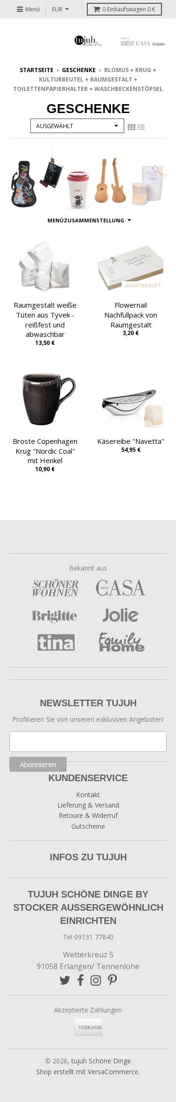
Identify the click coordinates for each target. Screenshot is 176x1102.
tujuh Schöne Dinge (101, 1060)
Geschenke (79, 70)
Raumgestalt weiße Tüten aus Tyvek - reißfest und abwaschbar (45, 319)
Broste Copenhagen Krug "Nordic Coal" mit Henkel (45, 450)
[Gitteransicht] (131, 127)
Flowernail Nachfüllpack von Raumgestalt (130, 314)
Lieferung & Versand (88, 804)
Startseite (37, 70)
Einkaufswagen (128, 9)
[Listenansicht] (141, 127)
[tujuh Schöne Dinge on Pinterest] (112, 980)
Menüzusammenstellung (85, 220)
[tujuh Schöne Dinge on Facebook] (80, 980)
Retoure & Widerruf (88, 815)
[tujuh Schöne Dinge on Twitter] (64, 980)
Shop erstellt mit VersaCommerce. (88, 1071)
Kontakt (88, 794)
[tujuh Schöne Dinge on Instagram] (96, 980)
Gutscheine (88, 826)
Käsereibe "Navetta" (130, 441)
